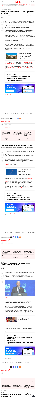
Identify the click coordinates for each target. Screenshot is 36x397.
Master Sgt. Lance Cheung (11, 213)
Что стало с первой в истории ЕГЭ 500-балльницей (6, 138)
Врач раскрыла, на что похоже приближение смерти (6, 133)
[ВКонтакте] (18, 118)
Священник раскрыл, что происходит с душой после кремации (7, 256)
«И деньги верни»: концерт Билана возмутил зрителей (29, 138)
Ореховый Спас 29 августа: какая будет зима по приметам (29, 252)
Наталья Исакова (8, 358)
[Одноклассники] (20, 118)
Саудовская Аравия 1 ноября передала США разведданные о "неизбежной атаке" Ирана (18, 180)
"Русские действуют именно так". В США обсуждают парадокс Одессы (28, 134)
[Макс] (13, 118)
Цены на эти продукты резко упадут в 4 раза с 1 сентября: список (17, 133)
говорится (12, 32)
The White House (9, 94)
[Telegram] (15, 118)
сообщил (7, 164)
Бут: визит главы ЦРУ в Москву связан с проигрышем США (17, 138)
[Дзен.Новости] (11, 118)
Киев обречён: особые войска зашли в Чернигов (17, 252)
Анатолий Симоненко (9, 214)
